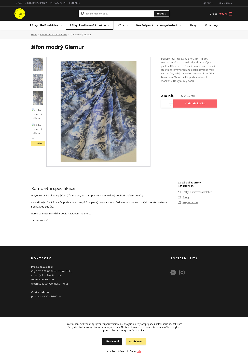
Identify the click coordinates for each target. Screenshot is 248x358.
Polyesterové (190, 202)
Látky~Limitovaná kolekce (88, 25)
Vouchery (211, 25)
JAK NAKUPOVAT (58, 2)
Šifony (186, 197)
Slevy (192, 25)
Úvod (34, 34)
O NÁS (19, 2)
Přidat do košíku (195, 103)
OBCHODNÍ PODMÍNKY (36, 2)
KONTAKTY (74, 2)
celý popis (188, 80)
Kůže (121, 25)
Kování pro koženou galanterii (156, 25)
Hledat (161, 13)
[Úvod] (35, 13)
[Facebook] (174, 274)
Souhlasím (135, 341)
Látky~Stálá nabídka (44, 25)
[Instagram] (183, 274)
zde (139, 351)
